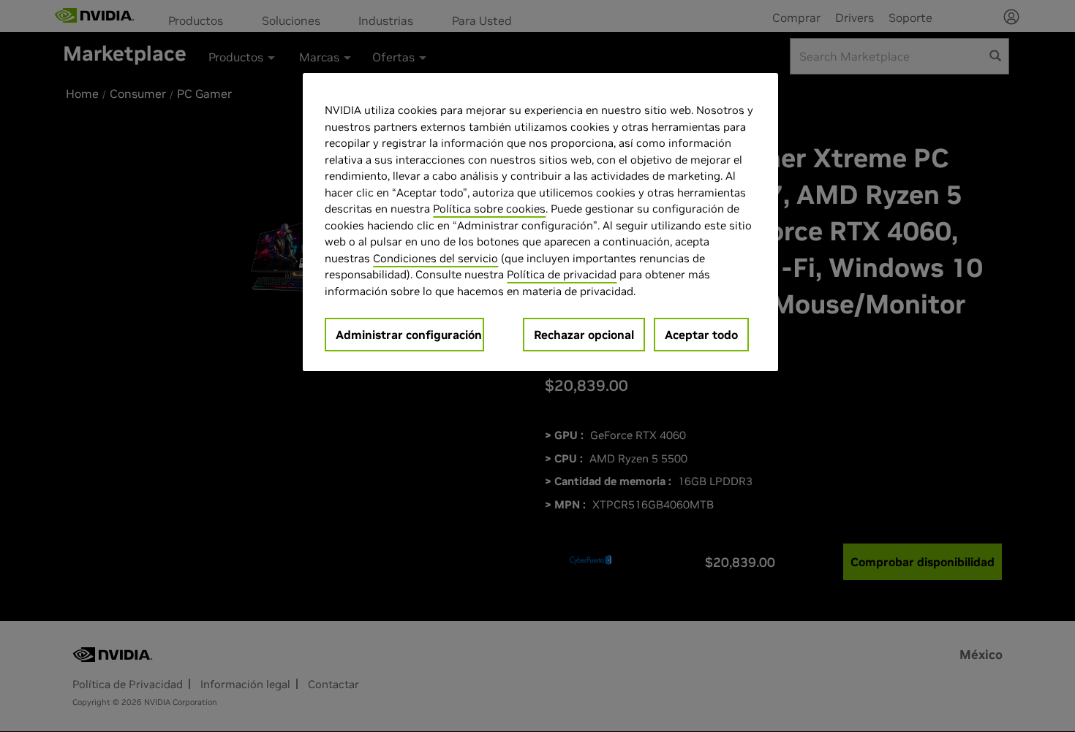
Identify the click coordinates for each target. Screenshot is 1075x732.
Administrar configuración (409, 334)
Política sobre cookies (489, 209)
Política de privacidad (561, 274)
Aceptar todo (701, 334)
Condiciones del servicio (435, 258)
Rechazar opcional (584, 334)
